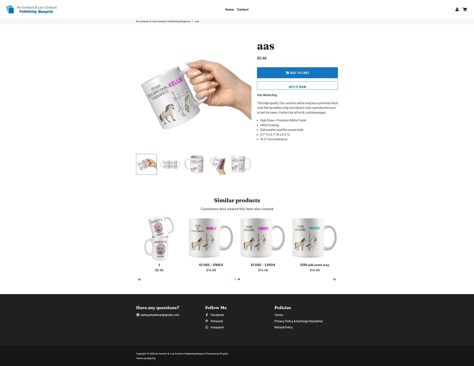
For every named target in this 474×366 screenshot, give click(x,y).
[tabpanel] (159, 244)
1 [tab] (235, 279)
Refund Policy (283, 327)
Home (229, 9)
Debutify (151, 358)
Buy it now (297, 87)
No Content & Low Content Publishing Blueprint (163, 21)
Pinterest (216, 321)
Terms (278, 315)
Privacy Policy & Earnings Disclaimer (298, 321)
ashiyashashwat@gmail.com (159, 315)
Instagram (217, 327)
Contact (243, 9)
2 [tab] (239, 279)
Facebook (217, 315)
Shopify (223, 353)
